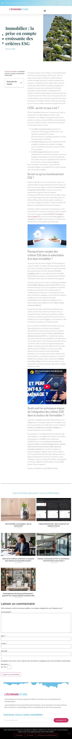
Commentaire (6, 612)
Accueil (7, 71)
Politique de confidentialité (46, 735)
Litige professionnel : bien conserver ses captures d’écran (54, 525)
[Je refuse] (69, 733)
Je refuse (30, 735)
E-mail (4, 643)
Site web (4, 651)
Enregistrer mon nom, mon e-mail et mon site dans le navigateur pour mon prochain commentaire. (36, 661)
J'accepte (19, 735)
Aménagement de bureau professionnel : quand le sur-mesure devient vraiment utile (18, 595)
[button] (56, 3)
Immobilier (13, 71)
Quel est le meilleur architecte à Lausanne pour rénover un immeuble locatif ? (18, 560)
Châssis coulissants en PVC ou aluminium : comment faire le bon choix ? (53, 560)
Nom (3, 636)
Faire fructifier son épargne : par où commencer (18, 525)
